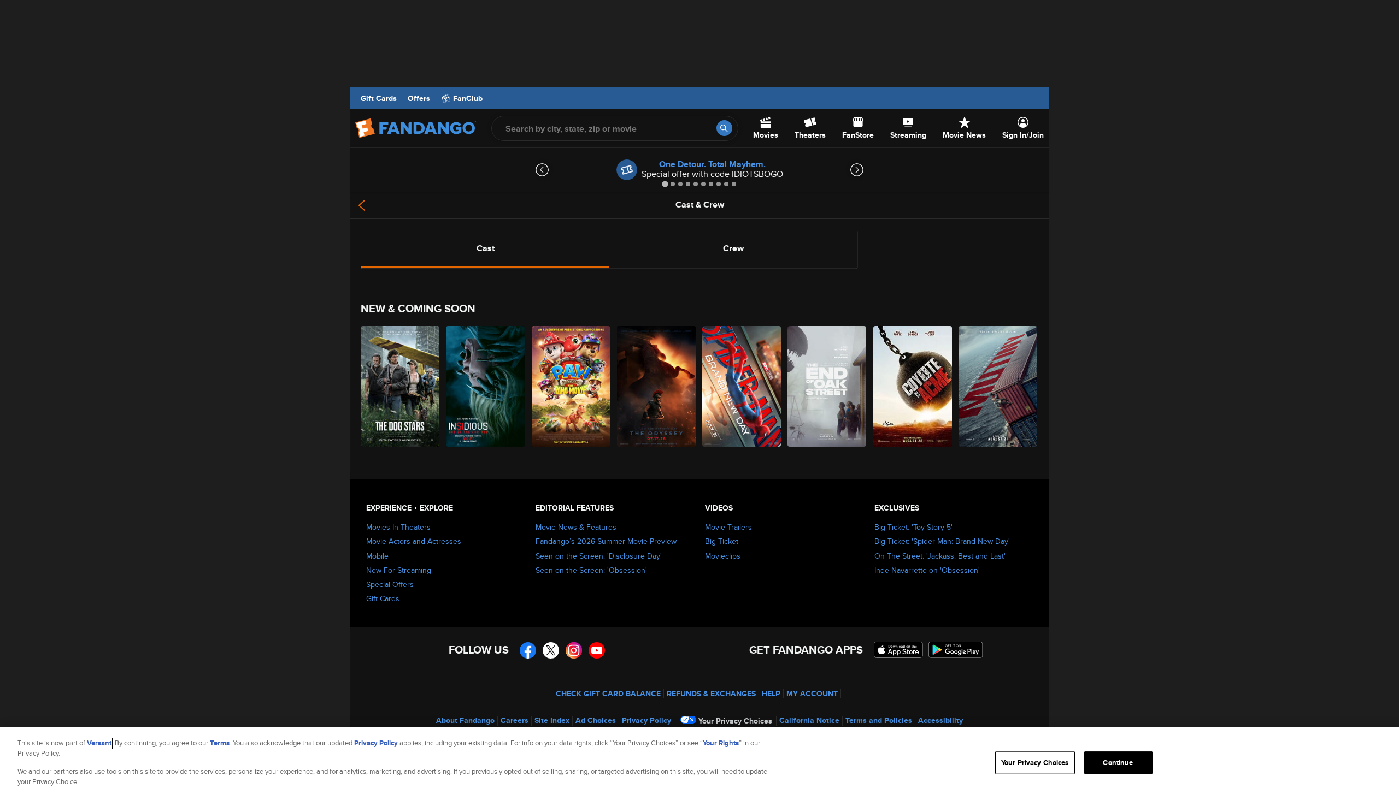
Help (771, 693)
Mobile (377, 555)
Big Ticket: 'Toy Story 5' (913, 527)
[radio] (485, 248)
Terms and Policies (878, 720)
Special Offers (390, 584)
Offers (419, 98)
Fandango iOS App (898, 650)
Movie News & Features (576, 527)
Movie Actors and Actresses (413, 541)
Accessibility (940, 720)
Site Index (551, 720)
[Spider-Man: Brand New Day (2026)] (742, 386)
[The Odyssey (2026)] (657, 386)
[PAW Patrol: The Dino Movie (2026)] (572, 386)
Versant (99, 743)
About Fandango (465, 720)
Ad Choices (595, 720)
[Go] (724, 128)
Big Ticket (721, 541)
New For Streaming (398, 570)
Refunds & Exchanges (711, 693)
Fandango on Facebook (528, 650)
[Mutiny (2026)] (998, 386)
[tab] (665, 184)
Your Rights (721, 743)
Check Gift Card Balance (608, 693)
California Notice (809, 720)
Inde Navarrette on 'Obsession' (927, 570)
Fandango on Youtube (597, 650)
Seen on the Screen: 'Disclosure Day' (599, 555)
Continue (1118, 762)
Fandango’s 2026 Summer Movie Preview (606, 541)
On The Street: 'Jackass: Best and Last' (940, 555)
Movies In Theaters (398, 527)
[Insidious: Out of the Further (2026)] (486, 386)
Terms (220, 743)
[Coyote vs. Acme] (913, 386)
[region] (699, 763)
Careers (514, 720)
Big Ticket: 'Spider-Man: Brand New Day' (942, 541)
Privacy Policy (646, 720)
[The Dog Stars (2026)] (400, 386)
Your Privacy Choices (735, 721)
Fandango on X (551, 650)
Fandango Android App (955, 650)
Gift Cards (379, 98)
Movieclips (722, 555)
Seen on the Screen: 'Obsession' (591, 570)
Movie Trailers (728, 527)
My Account (812, 693)
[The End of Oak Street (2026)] (827, 386)
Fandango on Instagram (574, 650)
